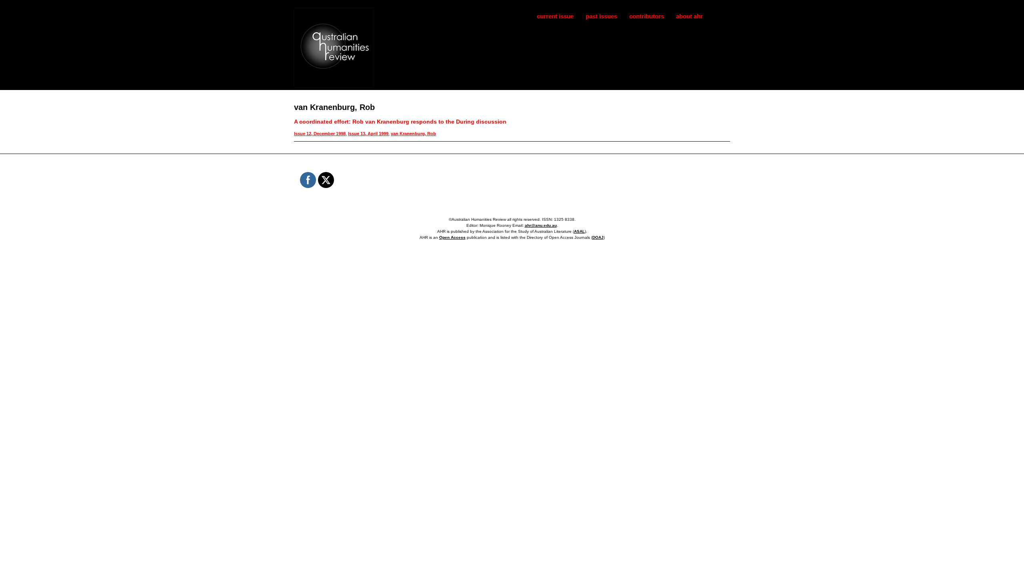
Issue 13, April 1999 (368, 133)
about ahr (689, 16)
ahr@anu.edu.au (541, 225)
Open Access (452, 237)
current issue (555, 16)
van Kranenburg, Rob (413, 133)
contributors (646, 16)
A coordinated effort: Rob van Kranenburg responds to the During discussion (400, 121)
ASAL (579, 231)
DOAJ (598, 237)
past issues (601, 16)
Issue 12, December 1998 (320, 133)
